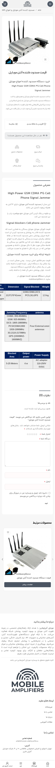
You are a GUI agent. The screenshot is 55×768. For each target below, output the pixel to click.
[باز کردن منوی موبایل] (50, 4)
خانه (39, 10)
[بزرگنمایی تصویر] (45, 59)
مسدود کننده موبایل (22, 82)
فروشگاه (48, 707)
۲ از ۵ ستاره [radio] (34, 434)
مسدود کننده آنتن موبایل (30, 204)
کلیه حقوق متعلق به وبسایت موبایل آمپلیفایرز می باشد (32, 660)
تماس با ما (48, 712)
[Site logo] (27, 3)
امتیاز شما (45, 434)
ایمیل (47, 481)
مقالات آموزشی (46, 722)
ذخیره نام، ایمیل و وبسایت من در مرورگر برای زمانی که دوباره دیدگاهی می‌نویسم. (29, 495)
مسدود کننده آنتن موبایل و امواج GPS (18, 10)
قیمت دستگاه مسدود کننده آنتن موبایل (34, 577)
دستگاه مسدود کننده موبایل (31, 276)
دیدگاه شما (44, 439)
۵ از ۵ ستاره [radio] (28, 434)
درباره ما (49, 717)
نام (48, 470)
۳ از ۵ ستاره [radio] (32, 434)
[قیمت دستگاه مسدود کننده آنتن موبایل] (27, 552)
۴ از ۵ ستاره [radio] (30, 434)
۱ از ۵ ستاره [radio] (36, 434)
